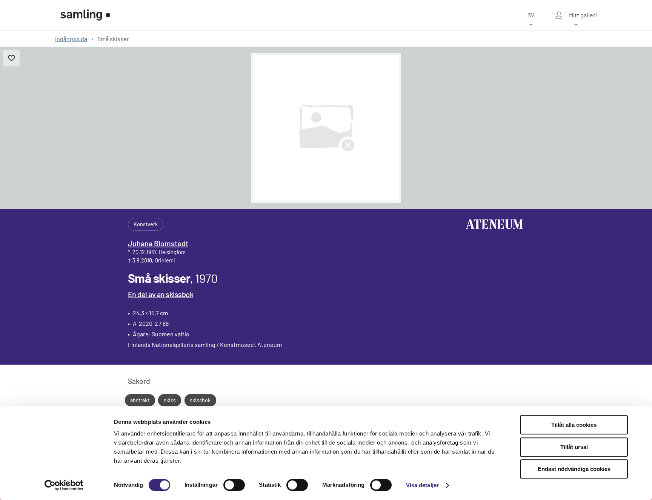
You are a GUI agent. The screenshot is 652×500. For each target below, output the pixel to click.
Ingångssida (71, 38)
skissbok (200, 400)
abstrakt (139, 400)
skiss (170, 400)
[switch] (234, 485)
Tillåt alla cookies (574, 425)
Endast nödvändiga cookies (574, 469)
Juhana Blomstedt (158, 243)
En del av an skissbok (161, 294)
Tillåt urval (574, 447)
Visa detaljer (422, 485)
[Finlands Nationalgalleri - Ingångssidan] (85, 15)
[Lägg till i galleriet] (11, 58)
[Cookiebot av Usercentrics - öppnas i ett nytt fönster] (64, 485)
